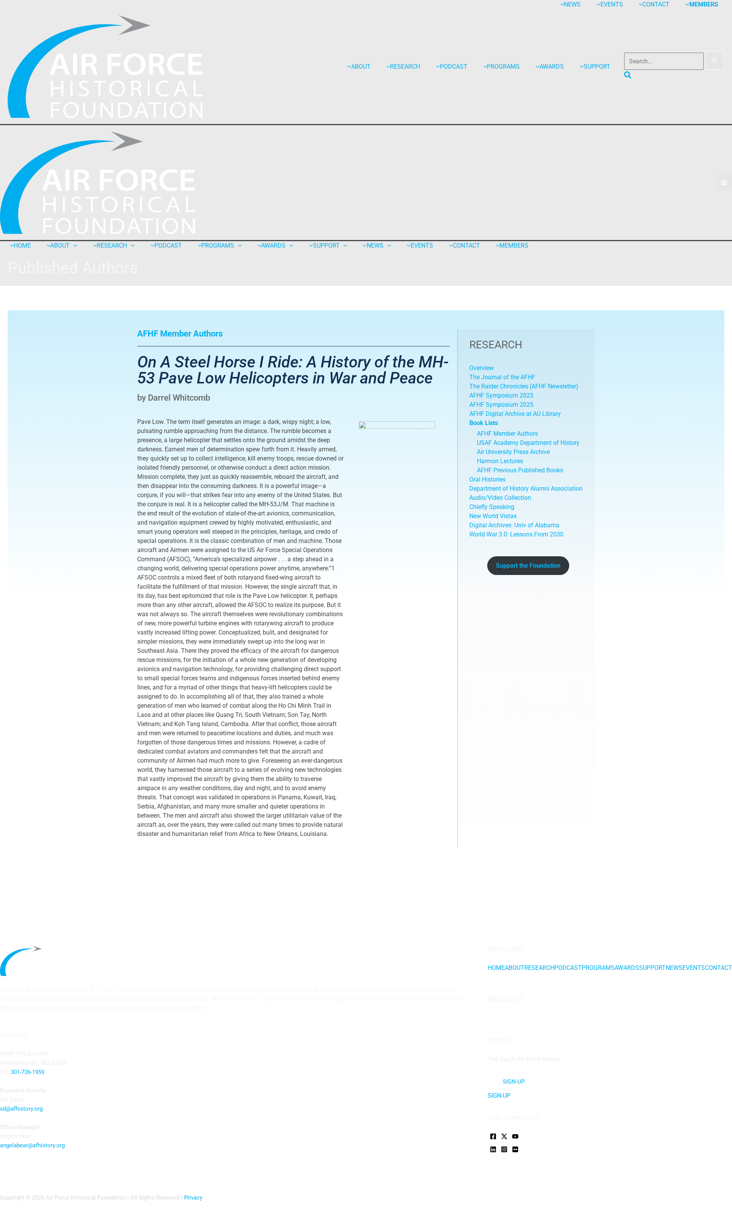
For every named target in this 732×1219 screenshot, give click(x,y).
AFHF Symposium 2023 (501, 395)
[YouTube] (515, 1136)
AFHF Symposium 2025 (501, 404)
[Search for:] (674, 61)
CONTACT (718, 967)
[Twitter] (504, 1136)
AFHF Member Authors (507, 433)
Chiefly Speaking (491, 506)
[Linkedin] (493, 1149)
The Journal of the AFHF (503, 377)
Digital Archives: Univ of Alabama (514, 525)
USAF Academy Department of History (528, 442)
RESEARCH (539, 967)
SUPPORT (652, 967)
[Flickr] (515, 1149)
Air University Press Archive (513, 452)
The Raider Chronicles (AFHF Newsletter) (523, 386)
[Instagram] (504, 1149)
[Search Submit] (714, 61)
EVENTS (693, 967)
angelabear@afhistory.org (32, 1145)
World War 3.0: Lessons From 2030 (516, 534)
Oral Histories (487, 479)
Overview (481, 368)
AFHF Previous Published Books (520, 470)
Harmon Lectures (500, 461)
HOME (496, 967)
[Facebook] (493, 1136)
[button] (628, 76)
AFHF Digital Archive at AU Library (515, 413)
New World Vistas (493, 516)
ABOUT (514, 967)
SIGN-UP (499, 1095)
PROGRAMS (598, 967)
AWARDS (627, 967)
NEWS (674, 967)
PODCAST (568, 967)
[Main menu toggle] (724, 182)
